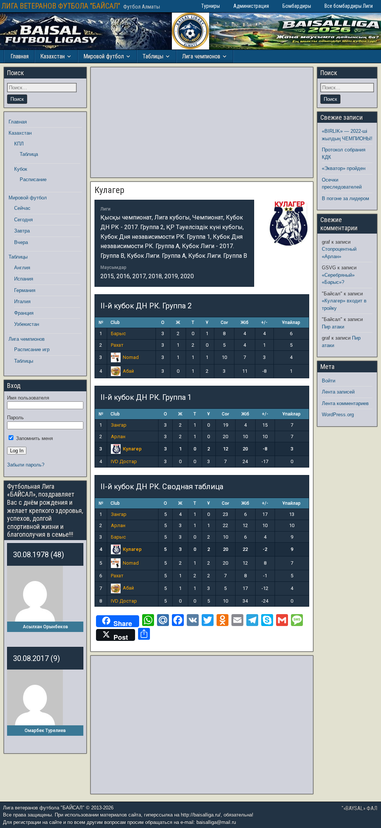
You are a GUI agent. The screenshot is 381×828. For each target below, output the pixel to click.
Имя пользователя (28, 398)
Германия (24, 290)
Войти (328, 380)
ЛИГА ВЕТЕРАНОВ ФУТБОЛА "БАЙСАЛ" (60, 5)
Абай (128, 371)
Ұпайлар (291, 322)
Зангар (119, 425)
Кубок (20, 169)
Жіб (245, 322)
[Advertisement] (202, 122)
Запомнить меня (34, 438)
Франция (23, 313)
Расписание (33, 179)
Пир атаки (333, 327)
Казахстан (52, 56)
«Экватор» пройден (343, 168)
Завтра (22, 231)
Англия (22, 267)
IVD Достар (124, 461)
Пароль (15, 417)
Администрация (251, 6)
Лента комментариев (345, 403)
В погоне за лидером (345, 198)
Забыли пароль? (25, 465)
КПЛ (19, 144)
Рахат (117, 345)
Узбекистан (26, 324)
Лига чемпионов (201, 56)
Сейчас (22, 208)
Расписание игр (31, 349)
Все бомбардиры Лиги (348, 6)
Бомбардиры (296, 6)
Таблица (29, 154)
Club (115, 322)
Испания (23, 279)
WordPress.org (338, 414)
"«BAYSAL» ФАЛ (359, 808)
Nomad (131, 357)
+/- (264, 322)
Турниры (210, 6)
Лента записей (338, 392)
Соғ (224, 322)
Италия (22, 301)
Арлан (118, 436)
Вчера (21, 242)
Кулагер (109, 190)
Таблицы (153, 56)
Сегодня (23, 219)
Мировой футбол (103, 56)
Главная (19, 56)
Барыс (118, 333)
